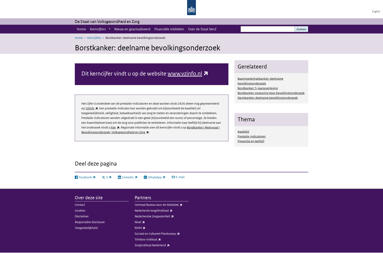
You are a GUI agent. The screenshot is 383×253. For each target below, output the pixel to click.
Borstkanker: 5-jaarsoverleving (258, 88)
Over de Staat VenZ (202, 29)
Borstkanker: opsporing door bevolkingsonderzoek (271, 93)
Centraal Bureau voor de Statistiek (162, 205)
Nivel (148, 222)
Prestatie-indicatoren (252, 136)
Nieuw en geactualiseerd (132, 29)
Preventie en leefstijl (251, 141)
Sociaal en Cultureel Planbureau (162, 233)
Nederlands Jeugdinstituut (162, 210)
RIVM (149, 228)
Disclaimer (82, 216)
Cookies (80, 210)
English (376, 11)
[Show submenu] (109, 29)
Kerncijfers (98, 29)
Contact (80, 205)
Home (81, 29)
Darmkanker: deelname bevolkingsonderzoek (268, 98)
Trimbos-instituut (156, 239)
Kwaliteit (243, 131)
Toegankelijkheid (86, 228)
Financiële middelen (169, 29)
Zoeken (301, 29)
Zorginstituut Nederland (161, 245)
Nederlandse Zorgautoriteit (162, 216)
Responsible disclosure (90, 222)
